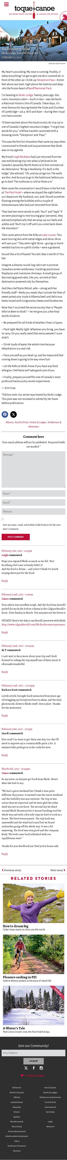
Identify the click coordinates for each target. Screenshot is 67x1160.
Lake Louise (49, 235)
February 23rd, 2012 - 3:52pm (17, 729)
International (50, 1107)
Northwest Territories (17, 1146)
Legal (50, 1122)
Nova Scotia (17, 1127)
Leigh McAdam (21, 156)
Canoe (5, 599)
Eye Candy (50, 1112)
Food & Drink (21, 422)
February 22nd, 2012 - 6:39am (17, 594)
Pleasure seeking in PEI (20, 977)
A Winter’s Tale (14, 1028)
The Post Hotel (13, 192)
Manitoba (17, 1107)
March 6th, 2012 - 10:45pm (16, 769)
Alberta (9, 422)
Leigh (5, 555)
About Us (50, 1127)
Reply (5, 581)
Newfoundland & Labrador (17, 1136)
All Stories (16, 1088)
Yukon (17, 1141)
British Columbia (17, 1093)
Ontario (17, 1112)
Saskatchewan (17, 1102)
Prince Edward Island (17, 1131)
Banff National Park (40, 88)
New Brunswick (16, 1122)
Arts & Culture (50, 1088)
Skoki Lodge (26, 95)
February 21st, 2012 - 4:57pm (17, 551)
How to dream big (15, 926)
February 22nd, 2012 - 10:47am (18, 646)
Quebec (16, 1117)
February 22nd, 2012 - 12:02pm (18, 685)
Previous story (12, 870)
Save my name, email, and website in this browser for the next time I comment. (31, 527)
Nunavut (16, 1151)
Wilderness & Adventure (50, 1097)
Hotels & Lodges (37, 422)
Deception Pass (46, 80)
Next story (57, 870)
